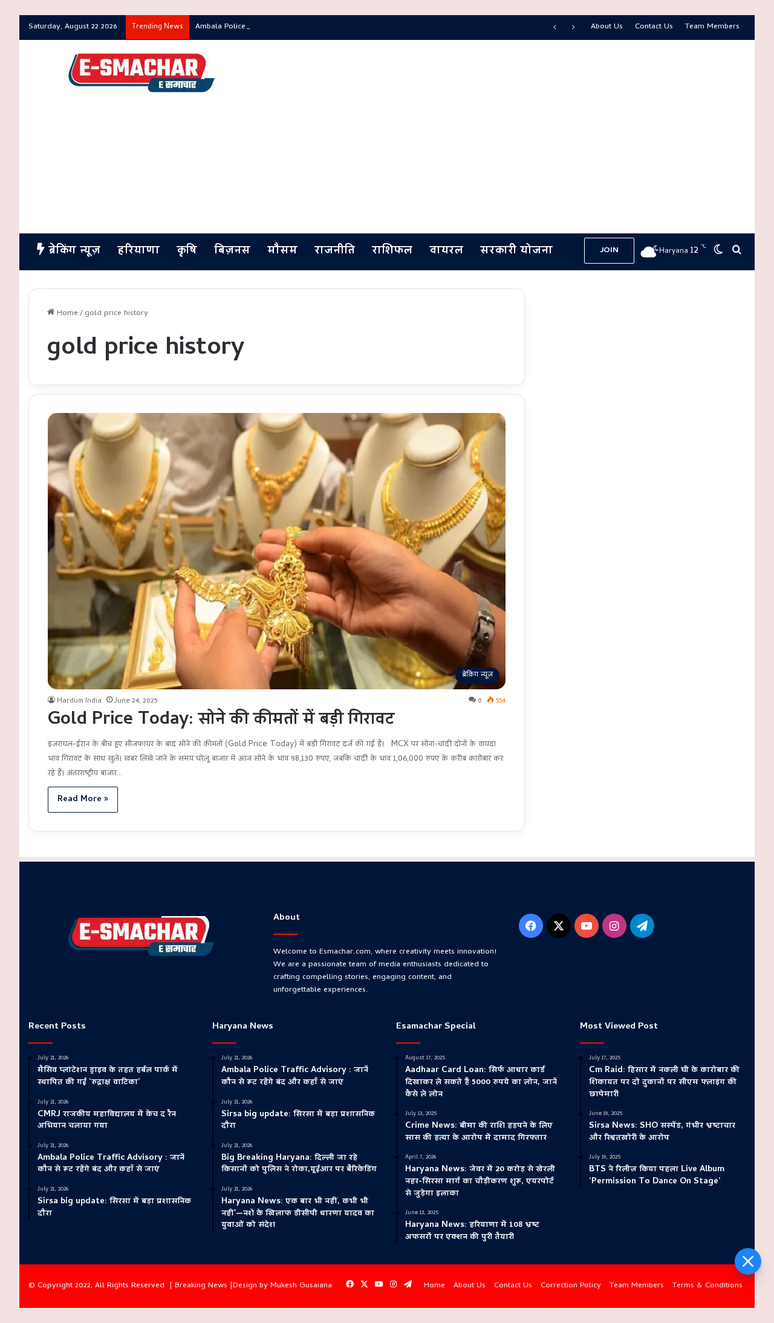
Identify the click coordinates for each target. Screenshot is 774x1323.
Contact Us (654, 27)
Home (66, 313)
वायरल (446, 251)
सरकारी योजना (516, 251)
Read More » (82, 800)
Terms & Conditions (707, 1285)
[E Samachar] (140, 73)
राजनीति (334, 251)
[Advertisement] (509, 136)
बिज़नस (232, 251)
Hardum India (79, 701)
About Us (607, 27)
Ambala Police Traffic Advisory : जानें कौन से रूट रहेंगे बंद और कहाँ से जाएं (310, 27)
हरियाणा (138, 251)
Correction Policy (571, 1285)
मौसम (282, 251)
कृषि (187, 251)
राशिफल (392, 251)
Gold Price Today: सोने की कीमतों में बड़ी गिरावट (221, 720)
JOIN (609, 250)
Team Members (712, 27)
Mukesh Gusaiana (301, 1285)
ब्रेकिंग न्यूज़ (72, 251)
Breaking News (201, 1285)
